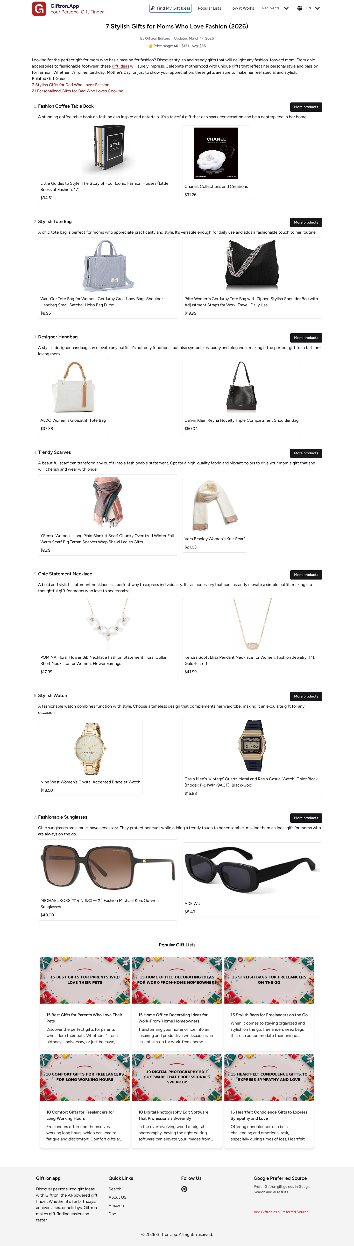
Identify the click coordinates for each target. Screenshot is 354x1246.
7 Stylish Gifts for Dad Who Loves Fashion (70, 84)
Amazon (116, 1205)
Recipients (271, 8)
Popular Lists (209, 8)
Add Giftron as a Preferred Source (281, 1212)
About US (117, 1197)
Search (115, 1188)
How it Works (241, 8)
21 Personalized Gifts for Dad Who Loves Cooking (77, 90)
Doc (112, 1213)
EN (308, 8)
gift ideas (120, 66)
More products (306, 107)
